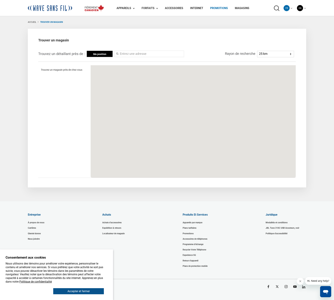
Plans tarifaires (189, 228)
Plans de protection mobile (195, 266)
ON (300, 8)
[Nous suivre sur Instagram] (286, 287)
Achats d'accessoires (112, 222)
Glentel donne (34, 233)
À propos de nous (36, 222)
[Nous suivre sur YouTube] (295, 287)
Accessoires (174, 8)
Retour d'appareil (190, 260)
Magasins (242, 8)
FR (286, 8)
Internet (196, 8)
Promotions (219, 8)
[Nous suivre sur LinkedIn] (303, 287)
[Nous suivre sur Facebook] (268, 287)
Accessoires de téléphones (195, 239)
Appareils (124, 8)
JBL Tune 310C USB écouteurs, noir (282, 228)
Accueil (32, 22)
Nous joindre (34, 239)
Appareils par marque (192, 222)
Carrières (32, 228)
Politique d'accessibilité (276, 233)
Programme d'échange (193, 244)
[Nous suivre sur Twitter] (277, 287)
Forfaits (148, 8)
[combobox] (287, 8)
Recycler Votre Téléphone (194, 249)
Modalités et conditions (277, 222)
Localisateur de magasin (113, 233)
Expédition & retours (111, 228)
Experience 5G (189, 255)
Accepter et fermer (78, 291)
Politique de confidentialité (35, 281)
